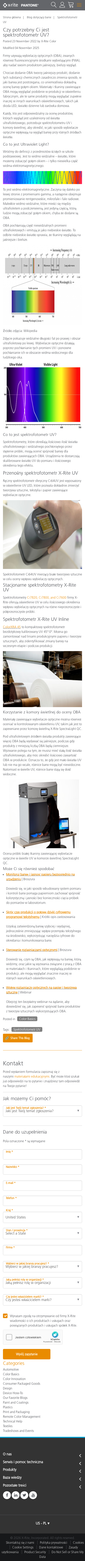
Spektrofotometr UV (26, 1029)
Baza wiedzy (12, 1478)
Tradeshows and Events (18, 1431)
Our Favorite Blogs (15, 1398)
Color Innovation (14, 1379)
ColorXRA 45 (12, 627)
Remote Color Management (21, 1417)
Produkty (9, 1470)
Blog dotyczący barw (39, 17)
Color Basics (27, 1019)
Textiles (7, 1426)
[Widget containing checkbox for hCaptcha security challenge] (33, 1337)
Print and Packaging (16, 1412)
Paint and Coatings (15, 1402)
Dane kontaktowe (51, 1547)
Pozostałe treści (14, 1485)
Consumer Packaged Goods (21, 1384)
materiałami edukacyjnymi (31, 1076)
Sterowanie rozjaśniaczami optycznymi (32, 950)
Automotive (11, 1369)
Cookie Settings (22, 1547)
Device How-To (13, 1393)
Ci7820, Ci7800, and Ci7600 (46, 597)
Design (7, 1388)
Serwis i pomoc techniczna (23, 1462)
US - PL (41, 1523)
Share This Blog (17, 1038)
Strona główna (12, 17)
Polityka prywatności (53, 1542)
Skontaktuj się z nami (20, 1542)
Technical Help (12, 1421)
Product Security (35, 1552)
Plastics (7, 1407)
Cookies (78, 1542)
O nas (7, 1454)
